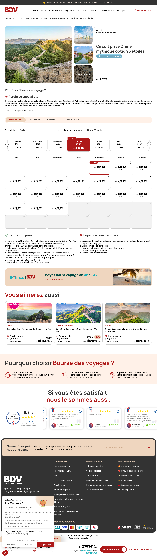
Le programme (53, 119)
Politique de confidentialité (66, 494)
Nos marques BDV (62, 470)
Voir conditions (52, 279)
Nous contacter (93, 470)
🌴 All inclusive (125, 480)
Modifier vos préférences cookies (66, 512)
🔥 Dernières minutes (128, 466)
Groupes (121, 10)
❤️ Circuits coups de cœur (130, 470)
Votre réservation (94, 489)
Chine (44, 18)
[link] (140, 10)
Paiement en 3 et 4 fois (97, 480)
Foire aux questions (95, 466)
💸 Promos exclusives (128, 475)
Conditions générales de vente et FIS (68, 500)
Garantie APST (93, 475)
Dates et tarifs (15, 119)
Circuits (18, 18)
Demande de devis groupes (99, 485)
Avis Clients (59, 485)
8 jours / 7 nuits (94, 130)
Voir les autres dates (139, 549)
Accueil (8, 18)
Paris (22, 130)
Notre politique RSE (63, 489)
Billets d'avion (107, 10)
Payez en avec (85, 551)
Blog (56, 475)
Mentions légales (62, 506)
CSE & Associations (63, 480)
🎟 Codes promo (126, 489)
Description (34, 119)
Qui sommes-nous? (63, 466)
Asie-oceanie (32, 18)
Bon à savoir (72, 119)
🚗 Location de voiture (128, 485)
